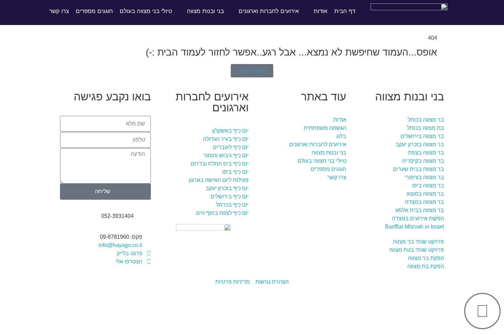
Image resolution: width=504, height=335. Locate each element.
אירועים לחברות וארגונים (269, 11)
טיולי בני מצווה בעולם (146, 11)
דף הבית (344, 11)
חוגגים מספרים (94, 11)
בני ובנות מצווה (205, 11)
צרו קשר (59, 11)
